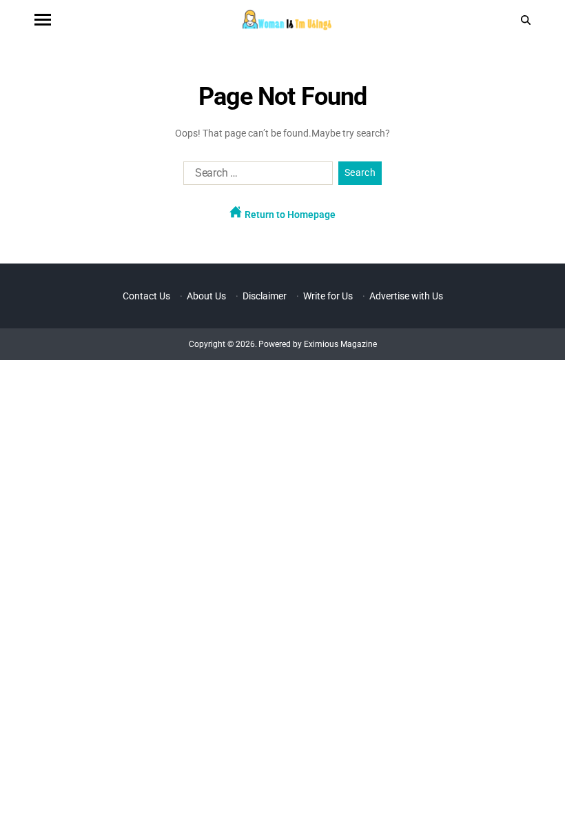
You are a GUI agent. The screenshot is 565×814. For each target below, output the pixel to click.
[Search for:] (255, 175)
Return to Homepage (289, 214)
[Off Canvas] (42, 20)
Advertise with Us (406, 295)
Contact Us (146, 295)
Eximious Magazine (340, 344)
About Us (206, 295)
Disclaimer (265, 295)
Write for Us (328, 295)
